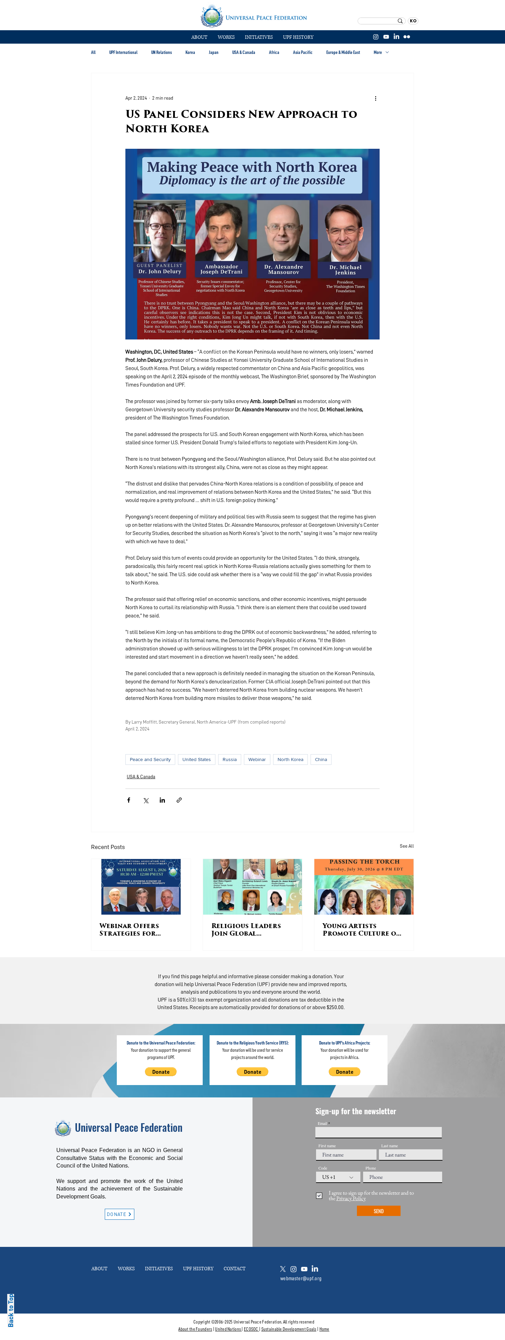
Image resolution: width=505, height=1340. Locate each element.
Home (324, 1329)
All (93, 52)
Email (322, 1123)
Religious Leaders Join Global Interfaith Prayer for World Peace (246, 931)
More (378, 52)
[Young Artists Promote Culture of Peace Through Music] (364, 887)
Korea (190, 52)
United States (196, 759)
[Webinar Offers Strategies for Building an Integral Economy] (141, 887)
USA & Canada (243, 52)
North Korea (290, 759)
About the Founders (195, 1329)
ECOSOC (251, 1329)
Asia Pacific (303, 52)
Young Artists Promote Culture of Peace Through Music (361, 931)
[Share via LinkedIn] (162, 800)
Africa (274, 52)
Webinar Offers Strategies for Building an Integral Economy (135, 931)
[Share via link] (179, 800)
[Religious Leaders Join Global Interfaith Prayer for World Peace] (252, 887)
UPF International (123, 52)
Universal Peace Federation (128, 1127)
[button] (226, 37)
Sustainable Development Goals (288, 1329)
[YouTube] (386, 36)
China (321, 759)
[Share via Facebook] (128, 800)
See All (407, 846)
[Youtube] (304, 1269)
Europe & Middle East (343, 52)
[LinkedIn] (396, 36)
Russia (230, 759)
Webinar (257, 759)
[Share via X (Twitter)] (145, 800)
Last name (389, 1145)
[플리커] (406, 36)
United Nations (228, 1329)
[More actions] (375, 98)
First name (327, 1145)
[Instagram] (375, 36)
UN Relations (161, 52)
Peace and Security (150, 759)
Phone (371, 1168)
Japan (213, 52)
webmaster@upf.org (301, 1278)
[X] (283, 1269)
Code (322, 1168)
